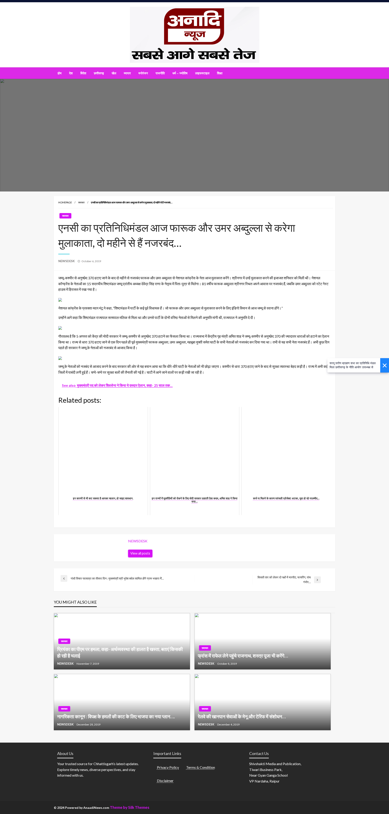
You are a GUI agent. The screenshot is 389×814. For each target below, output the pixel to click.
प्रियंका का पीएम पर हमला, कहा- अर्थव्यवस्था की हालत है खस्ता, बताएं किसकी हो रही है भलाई (120, 652)
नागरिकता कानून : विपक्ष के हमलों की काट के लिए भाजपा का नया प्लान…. (116, 716)
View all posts (140, 553)
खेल (114, 73)
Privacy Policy (168, 767)
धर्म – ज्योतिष (180, 73)
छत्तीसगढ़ (99, 73)
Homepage (65, 202)
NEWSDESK (66, 261)
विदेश (83, 73)
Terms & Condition (200, 767)
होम (59, 73)
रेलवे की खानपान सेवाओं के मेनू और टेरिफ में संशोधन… (242, 716)
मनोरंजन (143, 73)
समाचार (81, 202)
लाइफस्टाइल (202, 73)
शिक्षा (219, 73)
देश (71, 73)
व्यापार (127, 73)
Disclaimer (165, 780)
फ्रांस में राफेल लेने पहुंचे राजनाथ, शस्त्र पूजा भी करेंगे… (243, 655)
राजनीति (160, 73)
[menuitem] (59, 73)
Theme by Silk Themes (129, 807)
